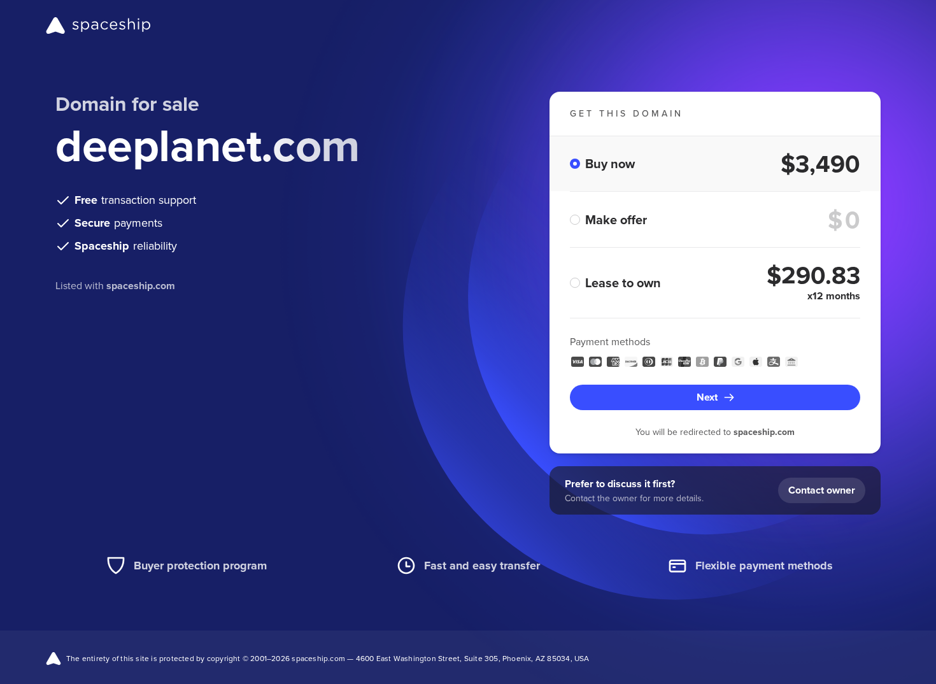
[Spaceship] (98, 25)
